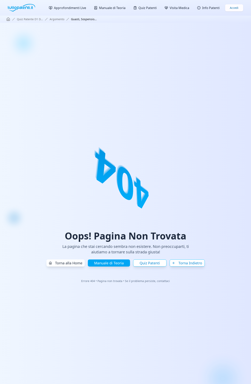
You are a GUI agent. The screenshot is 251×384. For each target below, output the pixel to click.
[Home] (8, 19)
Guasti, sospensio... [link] (84, 19)
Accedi (234, 8)
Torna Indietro (190, 263)
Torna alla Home (68, 263)
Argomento (57, 19)
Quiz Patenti (150, 263)
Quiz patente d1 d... (30, 19)
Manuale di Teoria (109, 263)
